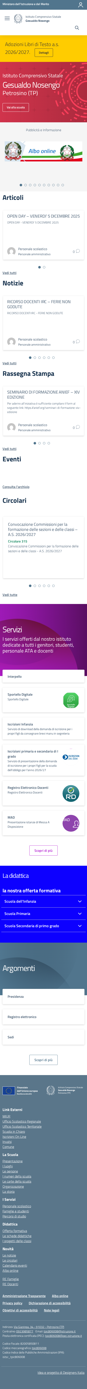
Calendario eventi (15, 1265)
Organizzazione (13, 1186)
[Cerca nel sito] (77, 28)
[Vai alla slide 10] (62, 185)
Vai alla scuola (16, 107)
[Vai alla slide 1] (21, 185)
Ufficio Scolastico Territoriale (22, 1126)
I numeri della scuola (17, 1176)
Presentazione (13, 1161)
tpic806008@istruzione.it (60, 1331)
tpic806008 (39, 1348)
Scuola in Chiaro (14, 1131)
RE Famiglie (11, 1278)
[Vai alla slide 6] (44, 185)
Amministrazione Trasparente (24, 1295)
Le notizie (9, 1255)
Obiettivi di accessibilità (20, 1310)
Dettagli (44, 52)
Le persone (10, 1171)
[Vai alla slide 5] (39, 185)
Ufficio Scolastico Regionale (22, 1121)
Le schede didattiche (17, 1235)
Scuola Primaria (17, 913)
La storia (9, 1191)
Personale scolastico (17, 1206)
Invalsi (7, 1141)
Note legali (51, 1310)
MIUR (6, 1116)
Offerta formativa (15, 1230)
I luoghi (8, 1166)
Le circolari (10, 1260)
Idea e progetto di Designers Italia (61, 1372)
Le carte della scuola (17, 1181)
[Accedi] (80, 5)
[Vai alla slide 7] (49, 185)
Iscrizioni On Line (14, 1136)
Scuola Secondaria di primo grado (31, 926)
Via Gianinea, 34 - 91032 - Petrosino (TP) (39, 1327)
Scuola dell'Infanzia (20, 901)
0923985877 (24, 1331)
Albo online (10, 1270)
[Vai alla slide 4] (35, 185)
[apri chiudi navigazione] (7, 18)
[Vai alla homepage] (18, 18)
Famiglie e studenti (16, 1211)
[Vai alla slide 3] (30, 185)
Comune (8, 1146)
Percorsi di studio (14, 1216)
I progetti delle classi (17, 1240)
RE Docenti (10, 1284)
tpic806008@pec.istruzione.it (63, 1335)
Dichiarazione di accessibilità (50, 1303)
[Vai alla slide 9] (58, 185)
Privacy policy (12, 1303)
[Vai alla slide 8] (53, 185)
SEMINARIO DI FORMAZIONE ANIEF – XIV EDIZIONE (43, 394)
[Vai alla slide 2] (25, 185)
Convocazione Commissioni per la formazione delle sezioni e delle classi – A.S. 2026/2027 (43, 529)
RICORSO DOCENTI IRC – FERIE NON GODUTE (39, 304)
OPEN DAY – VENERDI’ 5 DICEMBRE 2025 (43, 216)
